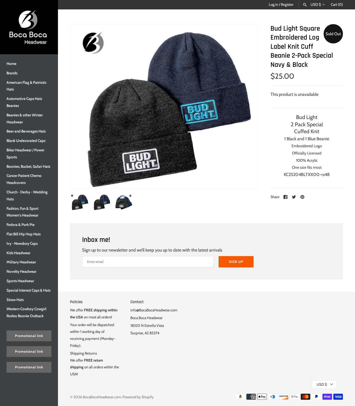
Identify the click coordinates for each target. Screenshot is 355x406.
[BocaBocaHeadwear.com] (29, 27)
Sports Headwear (20, 281)
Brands (12, 73)
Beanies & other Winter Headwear (25, 118)
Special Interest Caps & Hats (28, 290)
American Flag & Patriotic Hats (27, 86)
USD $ (316, 4)
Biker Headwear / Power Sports (25, 153)
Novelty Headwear (21, 271)
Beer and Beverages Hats (26, 131)
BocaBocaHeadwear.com (102, 397)
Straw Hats (15, 299)
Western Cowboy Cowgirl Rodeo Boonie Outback (26, 312)
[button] (248, 106)
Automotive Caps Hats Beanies (24, 102)
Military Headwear (21, 262)
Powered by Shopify (138, 397)
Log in (273, 4)
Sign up (236, 261)
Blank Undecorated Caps (26, 140)
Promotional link (29, 336)
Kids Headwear (18, 253)
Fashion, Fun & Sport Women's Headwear (22, 212)
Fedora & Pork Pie (21, 224)
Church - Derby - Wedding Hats (27, 195)
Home (11, 63)
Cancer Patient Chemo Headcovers (24, 179)
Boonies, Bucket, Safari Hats (28, 166)
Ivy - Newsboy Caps (22, 243)
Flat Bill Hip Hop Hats (24, 234)
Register (287, 4)
